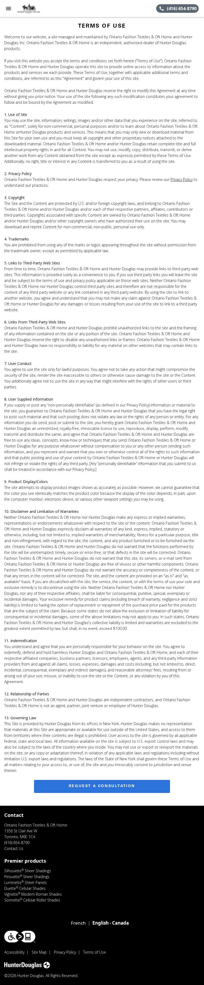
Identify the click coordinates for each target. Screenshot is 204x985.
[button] (8, 8)
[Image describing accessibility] (19, 936)
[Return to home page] (33, 8)
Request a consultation (102, 786)
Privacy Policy (182, 179)
